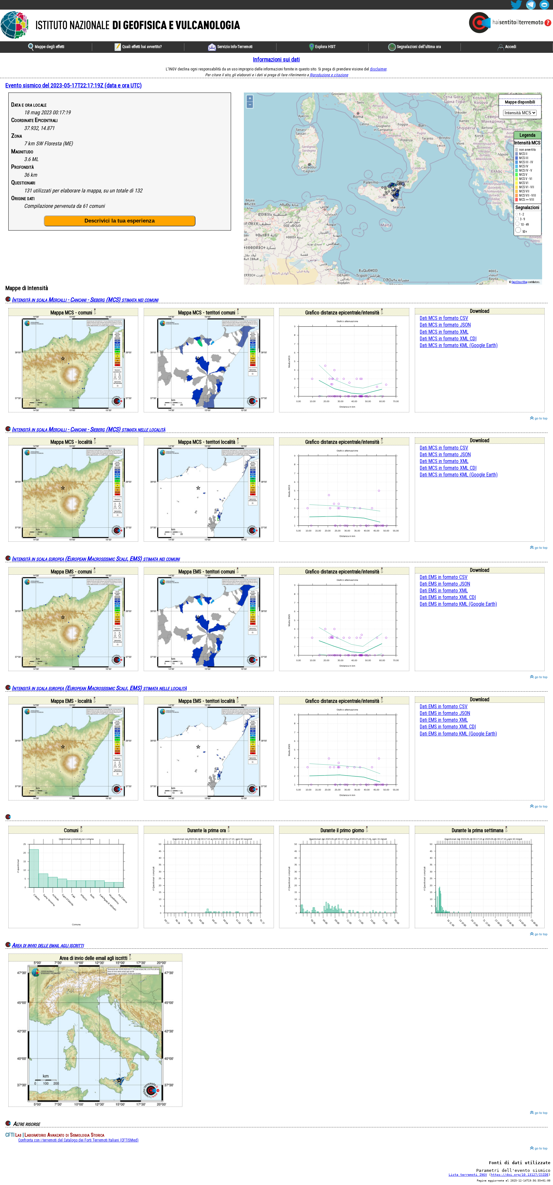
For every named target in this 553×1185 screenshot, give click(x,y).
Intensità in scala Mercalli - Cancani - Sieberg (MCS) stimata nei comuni (85, 299)
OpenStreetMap (519, 282)
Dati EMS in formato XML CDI (448, 597)
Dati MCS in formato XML (444, 332)
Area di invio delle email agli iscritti (48, 945)
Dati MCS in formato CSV (444, 318)
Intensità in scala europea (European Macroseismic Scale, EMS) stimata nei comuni (96, 558)
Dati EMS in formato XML (444, 591)
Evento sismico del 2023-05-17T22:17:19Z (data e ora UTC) (73, 85)
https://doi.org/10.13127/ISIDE (520, 1174)
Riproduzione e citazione (329, 75)
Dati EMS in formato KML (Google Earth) (458, 604)
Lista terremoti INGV (468, 1174)
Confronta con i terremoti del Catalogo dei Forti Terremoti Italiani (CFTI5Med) (78, 1140)
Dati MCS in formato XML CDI (448, 339)
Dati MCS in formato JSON (445, 325)
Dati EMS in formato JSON (445, 584)
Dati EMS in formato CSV (444, 577)
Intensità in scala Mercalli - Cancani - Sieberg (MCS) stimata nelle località (88, 429)
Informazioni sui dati (276, 59)
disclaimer (378, 69)
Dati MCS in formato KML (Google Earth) (459, 345)
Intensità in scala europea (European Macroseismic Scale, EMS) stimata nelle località (99, 688)
